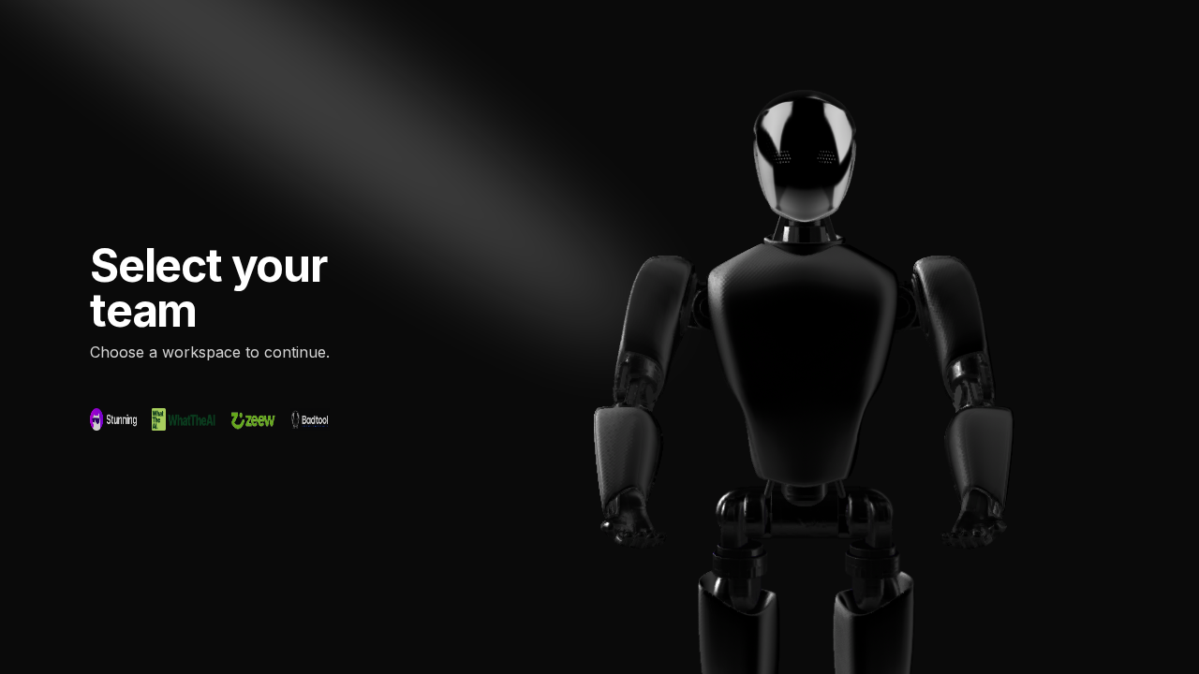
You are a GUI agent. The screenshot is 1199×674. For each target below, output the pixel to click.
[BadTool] (310, 419)
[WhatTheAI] (183, 419)
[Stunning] (113, 419)
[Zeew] (252, 419)
